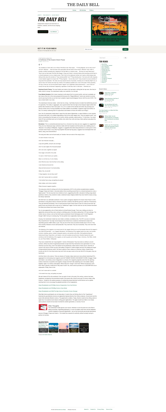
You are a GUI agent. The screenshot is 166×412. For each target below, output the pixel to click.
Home (74, 10)
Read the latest (43, 31)
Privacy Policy (100, 409)
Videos (91, 10)
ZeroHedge (104, 81)
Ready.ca (104, 82)
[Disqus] (68, 353)
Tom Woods (104, 79)
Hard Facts (104, 75)
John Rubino (104, 77)
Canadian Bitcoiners (106, 70)
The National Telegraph (107, 78)
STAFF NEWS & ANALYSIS (47, 334)
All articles (54, 31)
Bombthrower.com (105, 69)
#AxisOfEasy (104, 64)
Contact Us (93, 409)
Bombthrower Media (61, 409)
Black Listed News (105, 68)
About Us (86, 409)
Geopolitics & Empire (106, 74)
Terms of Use (109, 409)
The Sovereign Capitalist (107, 65)
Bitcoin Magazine (105, 66)
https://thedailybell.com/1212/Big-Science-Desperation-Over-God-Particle (58, 285)
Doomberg (104, 73)
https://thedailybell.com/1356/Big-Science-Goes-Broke (53, 288)
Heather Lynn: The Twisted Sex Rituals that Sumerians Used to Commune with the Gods (112, 126)
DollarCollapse (105, 71)
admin (41, 61)
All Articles (83, 10)
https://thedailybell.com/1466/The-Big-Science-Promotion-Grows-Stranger (58, 291)
